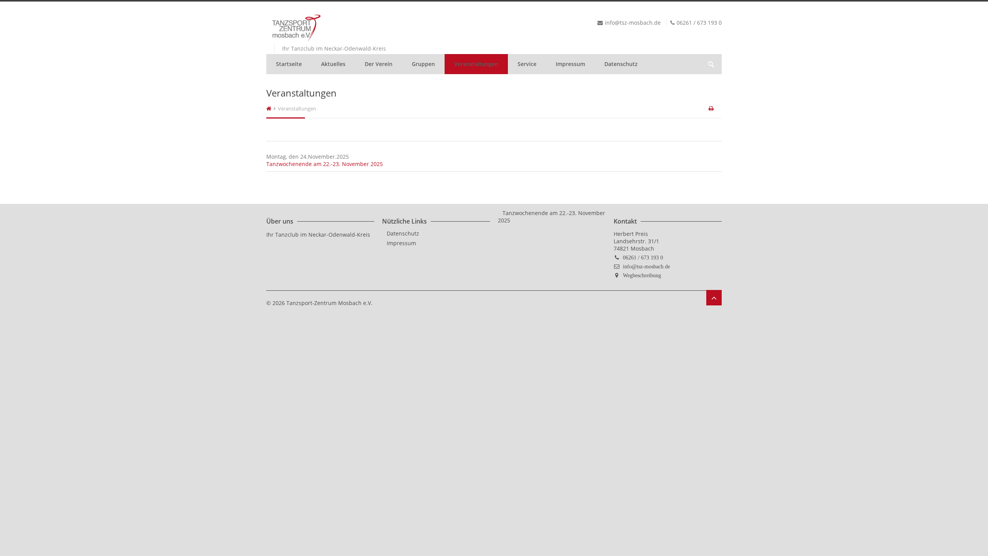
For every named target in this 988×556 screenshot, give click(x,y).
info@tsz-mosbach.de (646, 266)
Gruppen (423, 64)
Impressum (570, 64)
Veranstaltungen (476, 64)
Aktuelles (333, 64)
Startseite (289, 64)
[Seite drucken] (712, 108)
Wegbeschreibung (642, 275)
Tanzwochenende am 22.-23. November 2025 (324, 164)
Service (527, 64)
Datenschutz (621, 64)
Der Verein (378, 64)
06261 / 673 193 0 (643, 257)
